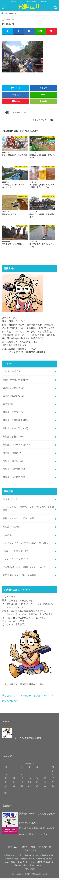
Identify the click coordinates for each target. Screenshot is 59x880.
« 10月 (5, 793)
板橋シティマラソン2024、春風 (18, 518)
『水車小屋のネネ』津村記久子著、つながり (25, 567)
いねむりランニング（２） (16, 551)
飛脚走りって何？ (28, 847)
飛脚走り (29, 6)
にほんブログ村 (10, 701)
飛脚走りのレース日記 (16, 444)
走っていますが (10, 498)
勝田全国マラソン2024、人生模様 (19, 575)
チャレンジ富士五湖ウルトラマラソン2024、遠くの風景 (28, 509)
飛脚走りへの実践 (14, 469)
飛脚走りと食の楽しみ (15, 428)
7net (46, 834)
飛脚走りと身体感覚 (15, 420)
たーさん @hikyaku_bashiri (28, 738)
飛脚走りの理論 (13, 461)
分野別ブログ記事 (13, 387)
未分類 (8, 404)
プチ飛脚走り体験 (45, 847)
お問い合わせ (30, 869)
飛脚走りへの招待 (14, 477)
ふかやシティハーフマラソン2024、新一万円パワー (28, 542)
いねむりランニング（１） (16, 559)
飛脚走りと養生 (13, 436)
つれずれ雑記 (11, 371)
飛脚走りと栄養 (13, 412)
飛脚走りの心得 (12, 452)
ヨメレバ (35, 822)
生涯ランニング (13, 847)
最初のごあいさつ (13, 395)
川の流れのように (11, 526)
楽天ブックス (35, 834)
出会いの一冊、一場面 (16, 379)
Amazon (23, 834)
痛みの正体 (8, 534)
